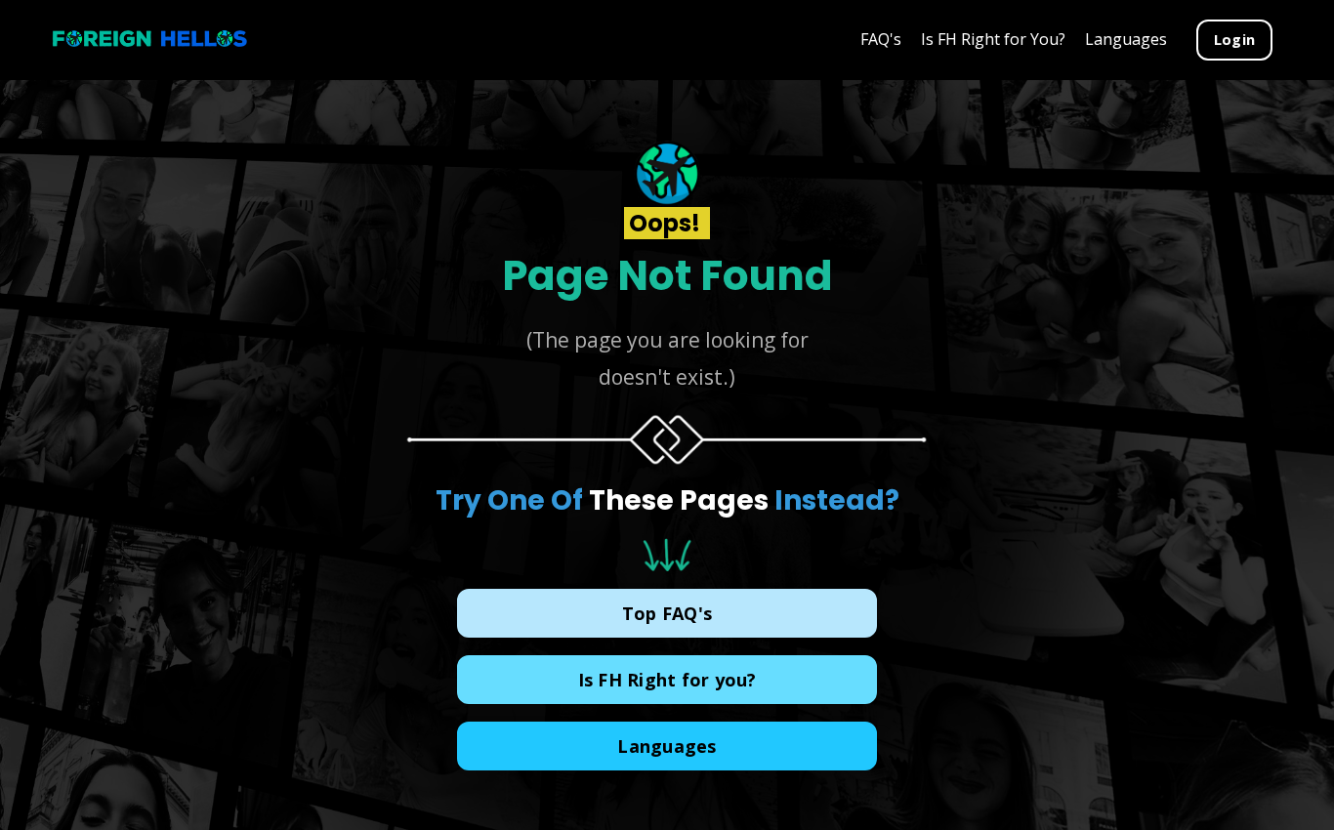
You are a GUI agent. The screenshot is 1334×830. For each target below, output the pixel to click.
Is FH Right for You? (993, 39)
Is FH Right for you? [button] (667, 679)
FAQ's (880, 39)
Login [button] (1234, 39)
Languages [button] (666, 746)
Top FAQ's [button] (667, 613)
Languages (1126, 39)
